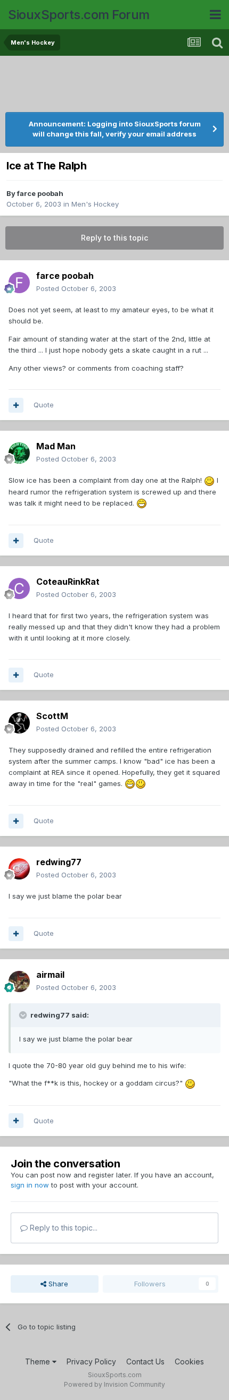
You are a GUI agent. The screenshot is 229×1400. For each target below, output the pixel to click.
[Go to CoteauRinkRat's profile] (19, 588)
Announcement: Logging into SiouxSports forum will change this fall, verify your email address (115, 129)
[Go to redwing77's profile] (19, 869)
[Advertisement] (114, 85)
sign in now (30, 1185)
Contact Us (145, 1361)
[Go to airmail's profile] (19, 981)
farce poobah (40, 193)
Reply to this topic (114, 237)
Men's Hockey (95, 204)
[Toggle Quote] (24, 1015)
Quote (44, 404)
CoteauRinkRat (68, 581)
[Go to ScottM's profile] (19, 722)
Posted (76, 288)
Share (57, 1283)
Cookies (189, 1361)
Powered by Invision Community (114, 1384)
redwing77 (58, 862)
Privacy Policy (91, 1361)
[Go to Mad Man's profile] (19, 453)
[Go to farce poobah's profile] (19, 282)
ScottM (52, 716)
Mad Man (56, 446)
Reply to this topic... (62, 1227)
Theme (38, 1361)
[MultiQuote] (16, 405)
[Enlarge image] (209, 480)
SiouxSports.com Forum (79, 14)
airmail (50, 974)
